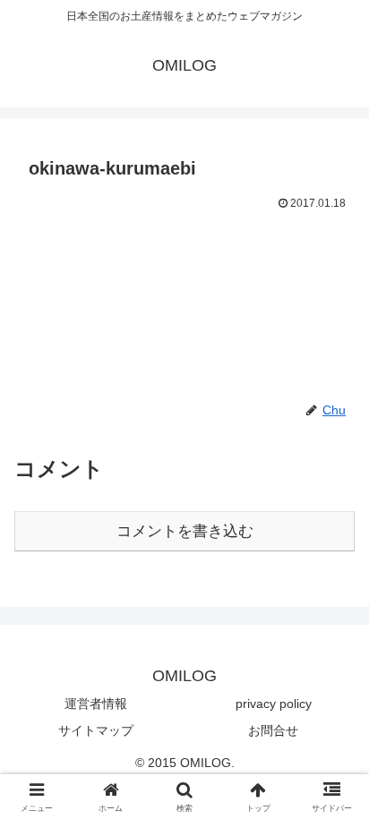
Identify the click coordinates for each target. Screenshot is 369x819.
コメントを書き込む (184, 531)
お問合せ (273, 730)
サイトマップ (95, 730)
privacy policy (274, 703)
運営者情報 (95, 703)
